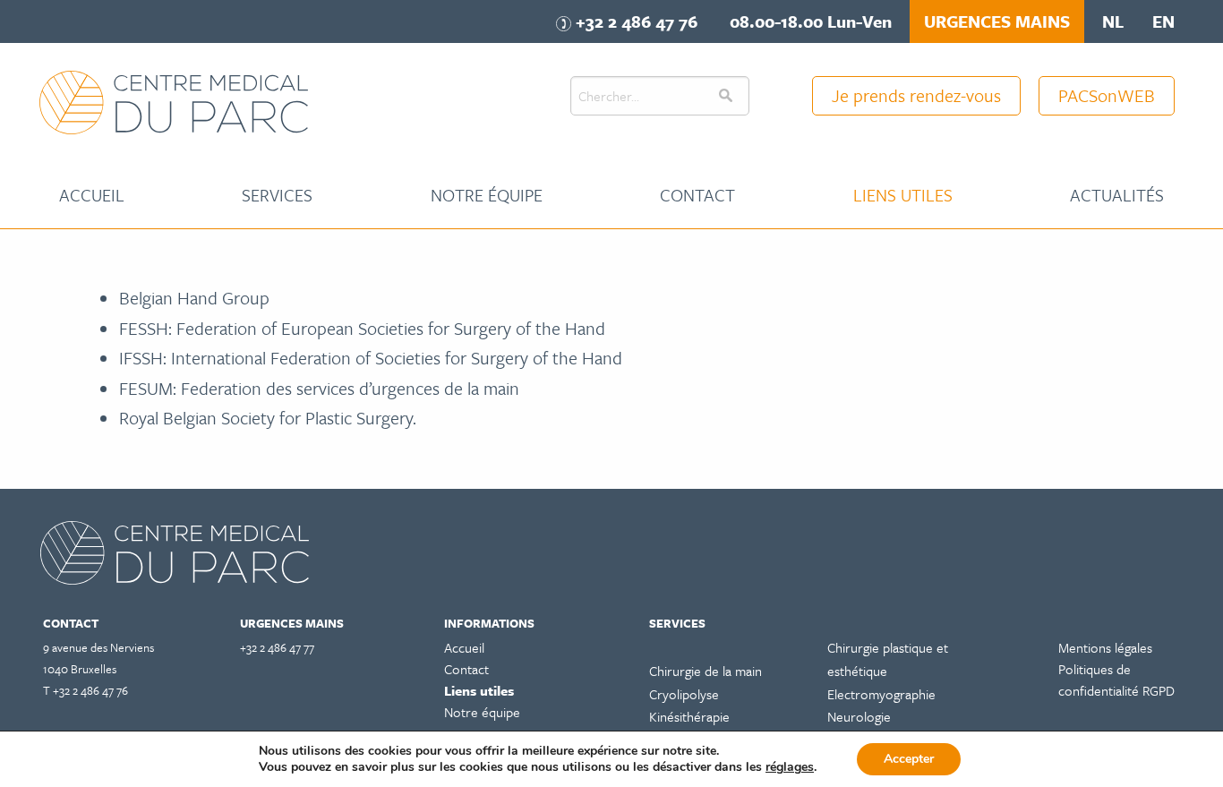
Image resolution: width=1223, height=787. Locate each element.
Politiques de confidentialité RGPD (1116, 679)
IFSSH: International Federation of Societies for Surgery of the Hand (373, 358)
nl (1113, 21)
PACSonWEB (1106, 95)
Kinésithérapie (689, 716)
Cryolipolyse (684, 694)
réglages (789, 767)
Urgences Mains (997, 21)
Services (277, 195)
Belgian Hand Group (194, 298)
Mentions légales (1105, 647)
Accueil (91, 195)
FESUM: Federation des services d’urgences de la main (319, 388)
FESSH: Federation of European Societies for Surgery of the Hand (364, 328)
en (1163, 21)
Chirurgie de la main (705, 670)
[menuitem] (92, 195)
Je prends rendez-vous (916, 95)
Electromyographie (881, 694)
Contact (697, 195)
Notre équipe (487, 195)
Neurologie (859, 716)
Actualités (1117, 195)
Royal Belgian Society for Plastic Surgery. (270, 418)
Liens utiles (903, 195)
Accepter (909, 758)
